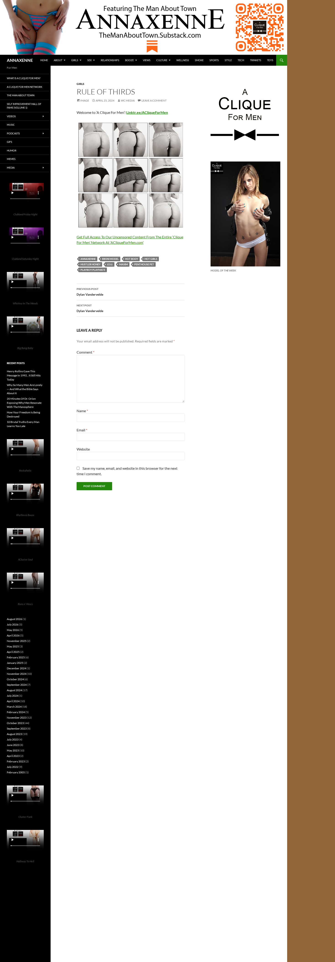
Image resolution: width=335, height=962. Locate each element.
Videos (11, 116)
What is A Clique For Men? (23, 78)
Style (228, 60)
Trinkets (255, 60)
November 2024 (16, 673)
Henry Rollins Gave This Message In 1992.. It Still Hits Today (24, 375)
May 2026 (13, 630)
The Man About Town (20, 95)
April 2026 (13, 635)
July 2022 (12, 767)
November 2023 (16, 717)
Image (84, 100)
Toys (270, 60)
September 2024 (17, 684)
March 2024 (14, 706)
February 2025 (16, 657)
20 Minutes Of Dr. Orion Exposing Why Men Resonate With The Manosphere (24, 403)
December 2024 (16, 668)
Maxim (123, 264)
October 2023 (15, 723)
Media (11, 167)
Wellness (182, 60)
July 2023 (12, 739)
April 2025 (13, 652)
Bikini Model (110, 258)
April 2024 (13, 701)
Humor (11, 150)
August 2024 (14, 690)
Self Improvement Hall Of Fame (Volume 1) (24, 105)
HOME (44, 60)
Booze (129, 60)
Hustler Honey (90, 264)
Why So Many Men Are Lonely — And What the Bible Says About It (24, 389)
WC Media (128, 100)
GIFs (9, 141)
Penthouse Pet (144, 264)
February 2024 (16, 712)
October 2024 (15, 679)
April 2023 (13, 756)
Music (11, 124)
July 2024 (12, 695)
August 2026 (14, 619)
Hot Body (131, 258)
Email (82, 430)
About (58, 60)
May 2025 (13, 646)
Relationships (110, 60)
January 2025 (15, 663)
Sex (89, 60)
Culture (161, 60)
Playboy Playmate (92, 269)
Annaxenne (88, 258)
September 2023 (17, 728)
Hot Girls (150, 258)
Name (82, 411)
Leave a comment (154, 100)
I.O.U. (110, 264)
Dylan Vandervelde (90, 291)
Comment (85, 352)
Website (83, 449)
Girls (74, 60)
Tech (241, 60)
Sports (214, 60)
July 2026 (12, 624)
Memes (11, 158)
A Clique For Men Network (24, 86)
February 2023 (16, 761)
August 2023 (14, 734)
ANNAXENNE (20, 60)
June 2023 (13, 745)
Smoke (199, 60)
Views (146, 60)
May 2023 (13, 750)
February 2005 (16, 772)
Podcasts (13, 133)
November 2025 (16, 641)
